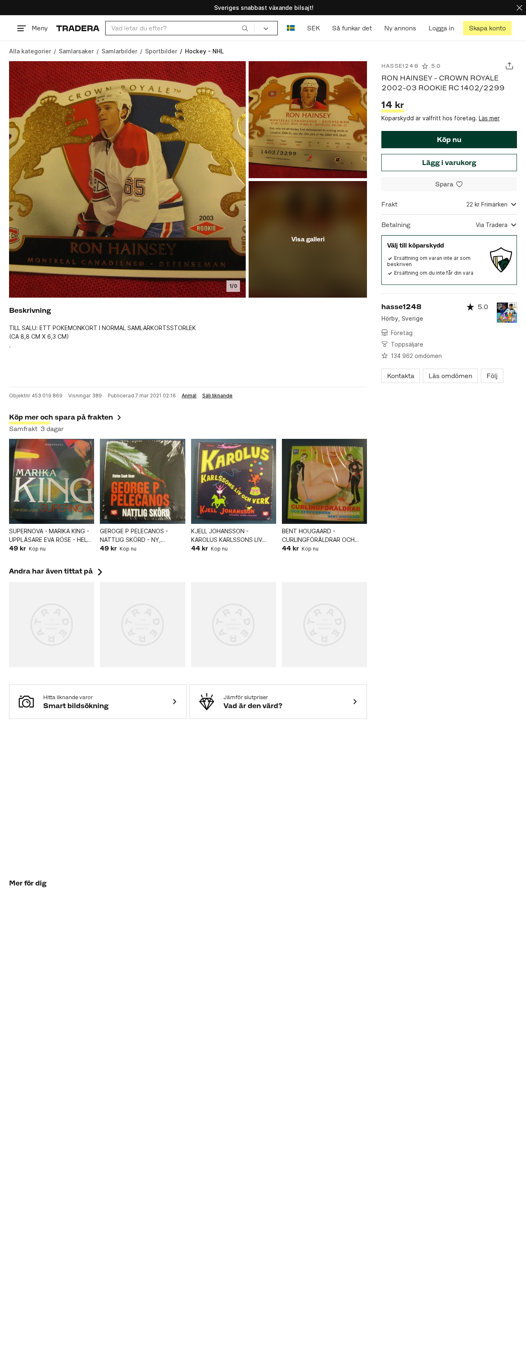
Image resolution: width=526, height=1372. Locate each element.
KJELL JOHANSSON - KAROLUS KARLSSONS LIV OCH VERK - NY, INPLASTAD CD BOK (229, 536)
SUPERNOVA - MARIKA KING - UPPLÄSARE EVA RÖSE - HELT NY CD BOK (50, 536)
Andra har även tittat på (56, 571)
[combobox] (180, 28)
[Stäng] (519, 7)
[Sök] (245, 28)
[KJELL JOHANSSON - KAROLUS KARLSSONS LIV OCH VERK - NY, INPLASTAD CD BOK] (233, 481)
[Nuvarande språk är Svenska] (291, 28)
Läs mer (489, 118)
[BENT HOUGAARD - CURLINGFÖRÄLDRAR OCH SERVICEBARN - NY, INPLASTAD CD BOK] (324, 481)
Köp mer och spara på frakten (61, 417)
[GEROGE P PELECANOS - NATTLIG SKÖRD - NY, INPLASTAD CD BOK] (142, 481)
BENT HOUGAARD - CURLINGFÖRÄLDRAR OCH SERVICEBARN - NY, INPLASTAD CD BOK (318, 536)
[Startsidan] (77, 28)
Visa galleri (308, 239)
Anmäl (189, 396)
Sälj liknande (217, 396)
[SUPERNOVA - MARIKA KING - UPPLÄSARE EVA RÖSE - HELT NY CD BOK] (51, 481)
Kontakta (400, 375)
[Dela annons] (509, 66)
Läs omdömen (450, 375)
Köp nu (449, 139)
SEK (313, 28)
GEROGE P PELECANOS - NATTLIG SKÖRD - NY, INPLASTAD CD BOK (134, 536)
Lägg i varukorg (449, 162)
